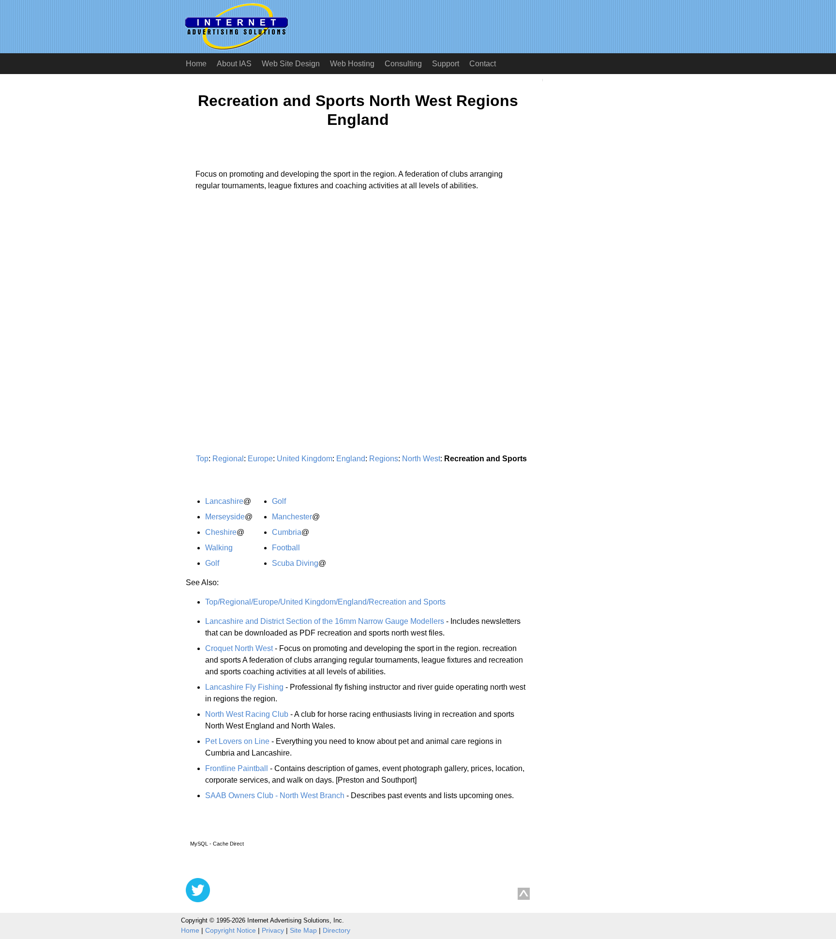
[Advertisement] (267, 288)
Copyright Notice (230, 930)
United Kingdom (304, 458)
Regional (228, 458)
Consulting (403, 64)
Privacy (273, 930)
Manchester (292, 517)
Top (202, 458)
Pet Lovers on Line (237, 741)
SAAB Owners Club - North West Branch (274, 795)
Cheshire (221, 532)
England (350, 458)
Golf (212, 563)
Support (445, 64)
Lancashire (224, 501)
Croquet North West (239, 648)
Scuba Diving (295, 563)
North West (421, 458)
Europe (260, 458)
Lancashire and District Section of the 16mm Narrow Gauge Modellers (324, 621)
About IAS (234, 64)
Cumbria (286, 532)
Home (196, 64)
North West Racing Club (246, 714)
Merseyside (225, 517)
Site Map (303, 930)
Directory (336, 930)
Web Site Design (291, 64)
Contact (482, 64)
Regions (383, 458)
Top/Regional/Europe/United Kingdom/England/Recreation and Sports (325, 602)
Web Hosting (352, 64)
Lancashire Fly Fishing (244, 687)
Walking (219, 548)
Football (286, 548)
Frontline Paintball (236, 768)
